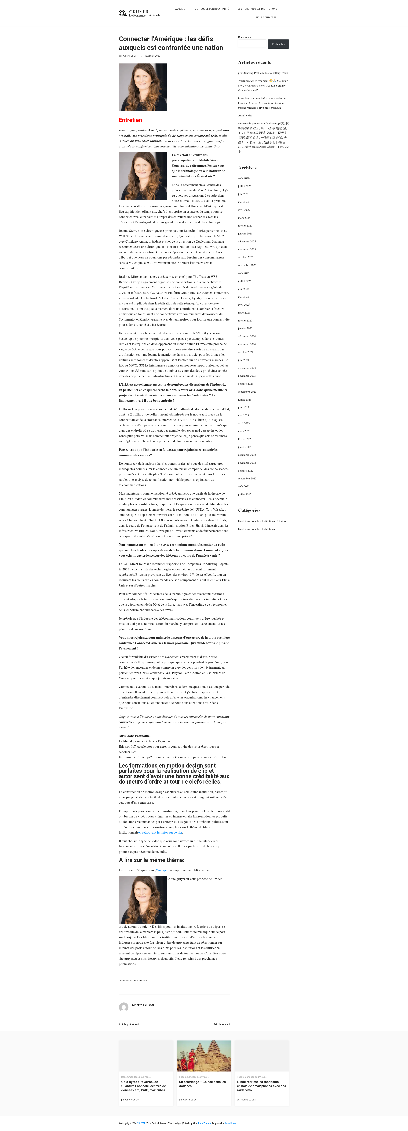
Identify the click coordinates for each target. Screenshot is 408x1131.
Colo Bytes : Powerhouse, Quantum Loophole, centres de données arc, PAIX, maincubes (143, 1086)
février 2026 (245, 225)
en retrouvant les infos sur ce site (160, 832)
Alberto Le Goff (130, 56)
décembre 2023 (247, 368)
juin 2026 (243, 194)
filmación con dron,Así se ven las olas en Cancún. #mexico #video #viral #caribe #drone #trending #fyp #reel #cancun (262, 102)
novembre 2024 (247, 344)
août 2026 (244, 178)
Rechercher (244, 37)
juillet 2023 (244, 399)
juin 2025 (243, 289)
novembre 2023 (247, 375)
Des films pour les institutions (257, 9)
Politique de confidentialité (211, 9)
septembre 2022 (247, 478)
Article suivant (222, 1024)
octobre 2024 (245, 352)
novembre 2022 (247, 462)
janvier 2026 (245, 233)
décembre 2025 (247, 241)
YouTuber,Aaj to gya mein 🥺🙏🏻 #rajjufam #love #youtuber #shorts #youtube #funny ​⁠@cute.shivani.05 (263, 85)
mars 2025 (244, 312)
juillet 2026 (244, 186)
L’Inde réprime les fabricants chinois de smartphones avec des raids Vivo (261, 1086)
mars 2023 (244, 431)
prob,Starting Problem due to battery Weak (263, 73)
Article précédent (129, 1024)
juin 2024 (243, 360)
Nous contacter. (266, 17)
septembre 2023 (247, 391)
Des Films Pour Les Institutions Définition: (263, 521)
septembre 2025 (247, 265)
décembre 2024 (247, 336)
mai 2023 (243, 415)
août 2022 (244, 486)
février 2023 (245, 439)
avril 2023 (244, 423)
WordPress (230, 1123)
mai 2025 (243, 297)
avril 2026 (244, 210)
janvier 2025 (245, 328)
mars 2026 (244, 218)
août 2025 (244, 273)
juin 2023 (243, 407)
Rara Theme (204, 1123)
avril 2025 (244, 304)
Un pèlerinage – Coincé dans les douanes (202, 1084)
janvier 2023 (245, 447)
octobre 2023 (245, 383)
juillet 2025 (244, 281)
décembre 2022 (247, 455)
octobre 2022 (245, 470)
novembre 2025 (247, 249)
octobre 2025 (245, 257)
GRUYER (139, 11)
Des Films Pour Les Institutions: (133, 980)
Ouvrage (162, 870)
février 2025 (245, 320)
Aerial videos (246, 115)
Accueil (180, 9)
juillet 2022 (244, 494)
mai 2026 (243, 202)
